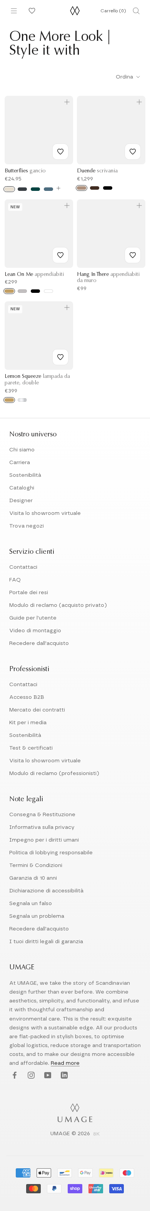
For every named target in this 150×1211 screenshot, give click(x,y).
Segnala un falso (30, 903)
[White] (48, 291)
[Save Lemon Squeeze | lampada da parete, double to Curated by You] (60, 357)
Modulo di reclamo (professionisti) (54, 773)
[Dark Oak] (94, 188)
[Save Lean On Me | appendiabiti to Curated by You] (60, 255)
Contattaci (23, 567)
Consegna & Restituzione (42, 814)
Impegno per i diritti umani (44, 840)
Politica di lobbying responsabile (51, 852)
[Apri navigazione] (14, 11)
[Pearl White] (9, 189)
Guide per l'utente (33, 618)
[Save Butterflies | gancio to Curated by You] (60, 152)
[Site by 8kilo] (96, 1134)
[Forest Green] (35, 189)
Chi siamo (22, 450)
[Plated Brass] (9, 400)
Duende (97, 171)
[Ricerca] (136, 11)
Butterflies (25, 171)
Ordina (125, 77)
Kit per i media (28, 722)
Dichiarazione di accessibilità (46, 891)
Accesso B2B (26, 697)
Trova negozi (26, 526)
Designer (21, 500)
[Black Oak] (107, 188)
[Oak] (81, 188)
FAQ (15, 580)
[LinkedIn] (63, 1075)
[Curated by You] (31, 11)
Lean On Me (34, 274)
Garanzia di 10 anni (33, 878)
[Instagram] (30, 1075)
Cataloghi (21, 488)
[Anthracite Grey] (22, 189)
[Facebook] (13, 1075)
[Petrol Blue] (48, 189)
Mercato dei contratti (37, 710)
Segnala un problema (36, 916)
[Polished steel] (22, 400)
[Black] (35, 291)
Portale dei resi (28, 592)
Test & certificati (31, 748)
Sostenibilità (25, 475)
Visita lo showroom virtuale (45, 513)
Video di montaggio (35, 630)
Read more (65, 1063)
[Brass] (9, 291)
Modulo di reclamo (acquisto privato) (58, 605)
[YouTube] (46, 1075)
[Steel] (22, 291)
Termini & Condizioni (35, 865)
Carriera (19, 462)
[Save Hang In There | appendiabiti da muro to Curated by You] (133, 255)
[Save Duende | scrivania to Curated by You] (133, 152)
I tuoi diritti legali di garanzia (46, 941)
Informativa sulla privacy (42, 827)
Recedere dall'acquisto (39, 643)
